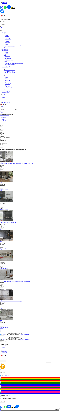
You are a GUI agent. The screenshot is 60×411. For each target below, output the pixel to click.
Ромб (6, 81)
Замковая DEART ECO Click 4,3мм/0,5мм (9, 70)
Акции (3, 98)
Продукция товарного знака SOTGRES (4, 115)
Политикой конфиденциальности (25, 334)
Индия (2, 125)
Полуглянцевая (7, 41)
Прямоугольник (7, 48)
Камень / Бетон (3, 145)
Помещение (5, 51)
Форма (4, 47)
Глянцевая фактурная (8, 39)
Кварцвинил (3, 68)
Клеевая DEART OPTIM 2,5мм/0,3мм (9, 71)
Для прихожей (7, 54)
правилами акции (6, 375)
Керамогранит (4, 32)
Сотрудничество (4, 101)
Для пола (6, 44)
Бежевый (2, 127)
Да (1, 132)
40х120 (2, 146)
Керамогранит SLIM (5, 49)
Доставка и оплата (4, 1)
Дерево (2, 144)
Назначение (5, 43)
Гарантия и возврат (4, 2)
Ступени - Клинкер (4, 93)
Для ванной (6, 34)
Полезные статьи (4, 3)
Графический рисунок (4, 143)
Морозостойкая (3, 140)
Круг (6, 78)
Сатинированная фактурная (9, 60)
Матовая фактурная (8, 40)
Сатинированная (7, 42)
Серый (2, 128)
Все (0, 330)
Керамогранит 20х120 (5, 67)
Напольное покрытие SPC (5, 92)
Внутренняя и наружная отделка (5, 137)
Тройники (3, 94)
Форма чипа (5, 75)
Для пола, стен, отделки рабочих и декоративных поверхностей (14, 62)
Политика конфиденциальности (6, 102)
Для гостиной (7, 36)
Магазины (3, 97)
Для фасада (3, 88)
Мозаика (3, 118)
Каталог (1, 29)
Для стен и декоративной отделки (10, 46)
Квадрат (6, 65)
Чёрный (2, 129)
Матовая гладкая (7, 57)
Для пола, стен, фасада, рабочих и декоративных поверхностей (14, 63)
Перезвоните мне (48, 362)
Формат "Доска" (4, 120)
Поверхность (5, 37)
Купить (1, 208)
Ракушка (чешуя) (7, 80)
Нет (1, 131)
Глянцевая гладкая (7, 38)
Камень (6, 76)
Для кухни (6, 35)
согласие (4, 334)
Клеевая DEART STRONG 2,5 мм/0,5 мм (9, 72)
